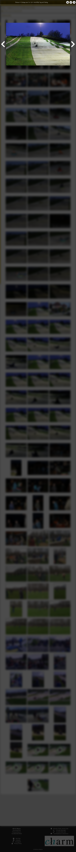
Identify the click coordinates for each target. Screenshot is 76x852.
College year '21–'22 (26, 2)
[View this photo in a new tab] (71, 2)
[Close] (74, 2)
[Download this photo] (67, 2)
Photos (17, 2)
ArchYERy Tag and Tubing (41, 2)
